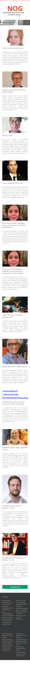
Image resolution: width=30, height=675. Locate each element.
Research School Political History (6, 649)
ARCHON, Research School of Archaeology (21, 617)
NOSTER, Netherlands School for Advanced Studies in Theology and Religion (22, 611)
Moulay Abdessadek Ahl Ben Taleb (12, 183)
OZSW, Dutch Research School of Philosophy (21, 635)
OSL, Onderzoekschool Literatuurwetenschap (8, 613)
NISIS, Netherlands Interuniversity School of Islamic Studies (8, 641)
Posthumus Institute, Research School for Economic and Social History (21, 642)
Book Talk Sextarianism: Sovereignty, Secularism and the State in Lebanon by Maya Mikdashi (14, 225)
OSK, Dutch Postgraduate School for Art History (7, 607)
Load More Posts (15, 587)
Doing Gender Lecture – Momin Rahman (14, 367)
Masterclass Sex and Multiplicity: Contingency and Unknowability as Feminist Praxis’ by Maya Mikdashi (13, 271)
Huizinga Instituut (20, 600)
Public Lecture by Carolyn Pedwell (12, 48)
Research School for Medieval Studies (7, 645)
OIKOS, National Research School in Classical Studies (7, 602)
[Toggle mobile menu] (27, 17)
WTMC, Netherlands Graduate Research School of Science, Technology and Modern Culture (7, 621)
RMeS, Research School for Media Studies (20, 648)
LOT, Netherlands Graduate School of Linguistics (21, 604)
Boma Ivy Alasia (7, 135)
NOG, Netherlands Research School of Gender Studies (21, 653)
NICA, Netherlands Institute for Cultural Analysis (7, 635)
